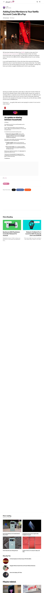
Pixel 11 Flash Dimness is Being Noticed (10, 550)
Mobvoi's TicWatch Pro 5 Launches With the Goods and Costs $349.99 (33, 233)
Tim (7, 6)
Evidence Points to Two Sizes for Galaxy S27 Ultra (31, 551)
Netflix (5, 178)
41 (6, 18)
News (6, 586)
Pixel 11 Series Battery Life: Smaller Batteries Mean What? (11, 534)
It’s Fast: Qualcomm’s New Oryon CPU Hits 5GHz (20, 559)
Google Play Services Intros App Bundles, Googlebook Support (31, 534)
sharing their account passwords (10, 54)
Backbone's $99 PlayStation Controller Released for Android (11, 233)
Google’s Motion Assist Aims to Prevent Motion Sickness (22, 565)
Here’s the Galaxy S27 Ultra (16, 572)
